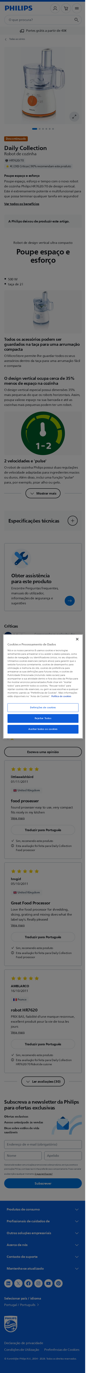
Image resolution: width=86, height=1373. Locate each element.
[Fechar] (75, 637)
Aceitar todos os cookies (41, 731)
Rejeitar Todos (41, 720)
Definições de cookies (41, 709)
